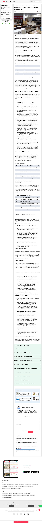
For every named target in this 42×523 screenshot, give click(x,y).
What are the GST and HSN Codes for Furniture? (6, 13)
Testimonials (28, 510)
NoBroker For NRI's (28, 484)
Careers (10, 510)
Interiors (16, 484)
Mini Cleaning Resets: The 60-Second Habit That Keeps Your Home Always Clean (27, 451)
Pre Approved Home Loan (6, 488)
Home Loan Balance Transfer (12, 486)
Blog (18, 5)
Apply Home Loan (30, 486)
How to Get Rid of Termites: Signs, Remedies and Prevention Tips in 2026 (27, 438)
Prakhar (40, 11)
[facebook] (14, 514)
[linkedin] (25, 514)
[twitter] (17, 514)
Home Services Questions (16, 495)
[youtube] (28, 514)
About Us (6, 510)
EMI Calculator (4, 486)
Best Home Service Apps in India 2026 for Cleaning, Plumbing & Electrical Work (24, 394)
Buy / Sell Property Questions (15, 488)
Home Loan (4, 484)
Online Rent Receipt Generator (7, 497)
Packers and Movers (27, 493)
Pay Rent (10, 493)
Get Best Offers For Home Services (21, 521)
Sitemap (33, 510)
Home (15, 5)
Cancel (24, 431)
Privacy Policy (22, 510)
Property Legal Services (10, 484)
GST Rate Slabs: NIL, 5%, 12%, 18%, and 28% (5, 10)
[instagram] (21, 514)
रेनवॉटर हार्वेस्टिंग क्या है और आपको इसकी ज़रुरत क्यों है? (25, 399)
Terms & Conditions (16, 510)
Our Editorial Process (29, 407)
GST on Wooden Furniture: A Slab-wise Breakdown (6, 16)
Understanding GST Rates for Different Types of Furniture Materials (5, 7)
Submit (30, 431)
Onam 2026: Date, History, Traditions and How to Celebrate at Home (26, 442)
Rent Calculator (32, 495)
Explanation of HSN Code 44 (5, 14)
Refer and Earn (15, 493)
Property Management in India (7, 495)
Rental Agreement (5, 493)
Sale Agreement (21, 484)
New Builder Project (35, 484)
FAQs (36, 510)
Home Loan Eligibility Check (22, 486)
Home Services (21, 493)
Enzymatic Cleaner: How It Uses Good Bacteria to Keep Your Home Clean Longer (27, 446)
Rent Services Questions (25, 495)
